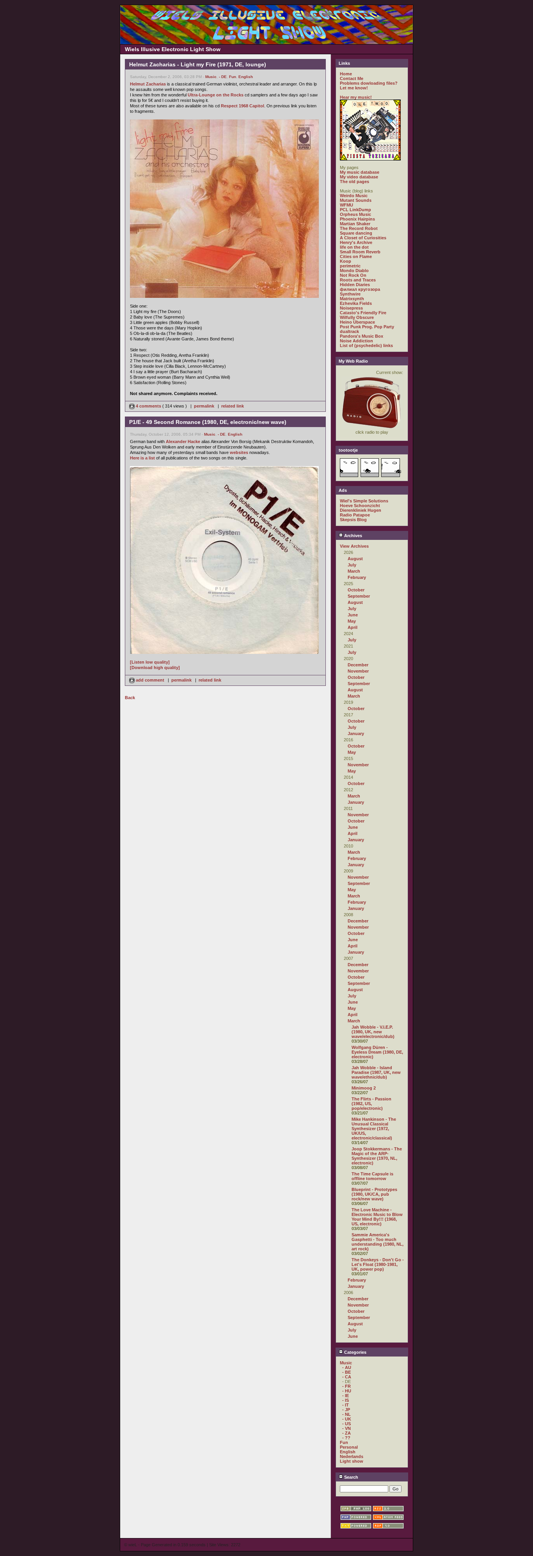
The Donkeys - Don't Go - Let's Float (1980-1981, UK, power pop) (378, 1264)
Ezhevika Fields (356, 303)
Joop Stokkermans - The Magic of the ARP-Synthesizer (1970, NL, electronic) (377, 1156)
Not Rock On (353, 275)
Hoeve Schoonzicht (360, 505)
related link (232, 406)
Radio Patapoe (355, 515)
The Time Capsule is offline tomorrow (372, 1176)
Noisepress (351, 308)
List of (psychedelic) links (366, 345)
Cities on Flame (356, 256)
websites (239, 452)
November (358, 671)
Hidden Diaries (355, 284)
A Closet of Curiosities (363, 237)
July (352, 565)
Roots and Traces (358, 280)
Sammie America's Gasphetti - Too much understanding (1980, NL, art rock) (377, 1241)
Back (130, 697)
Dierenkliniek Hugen (360, 510)
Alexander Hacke (183, 441)
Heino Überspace (357, 322)
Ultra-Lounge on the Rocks (215, 95)
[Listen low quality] (150, 662)
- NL (346, 1414)
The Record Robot (359, 228)
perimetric (350, 265)
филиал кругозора (360, 289)
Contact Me (351, 78)
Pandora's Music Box (361, 336)
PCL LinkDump (355, 209)
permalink (204, 406)
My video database (359, 176)
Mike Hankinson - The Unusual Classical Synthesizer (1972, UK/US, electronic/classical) (374, 1128)
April (352, 627)
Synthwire (350, 294)
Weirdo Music (354, 195)
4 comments (148, 406)
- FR (346, 1386)
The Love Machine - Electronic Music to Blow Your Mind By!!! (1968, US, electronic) (377, 1216)
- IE (345, 1395)
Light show (351, 1461)
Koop (345, 261)
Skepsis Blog (353, 519)
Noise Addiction (356, 340)
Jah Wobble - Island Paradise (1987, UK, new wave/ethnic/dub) (376, 1072)
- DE (223, 77)
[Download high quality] (155, 667)
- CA (346, 1376)
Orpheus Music (355, 214)
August (355, 558)
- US (346, 1423)
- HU (346, 1391)
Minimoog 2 (364, 1088)
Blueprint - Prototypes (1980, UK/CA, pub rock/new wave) (374, 1194)
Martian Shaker (355, 223)
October (356, 590)
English (245, 77)
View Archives (354, 546)
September (359, 596)
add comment (150, 680)
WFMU (346, 205)
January (356, 733)
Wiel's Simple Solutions (364, 500)
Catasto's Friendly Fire (363, 312)
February (357, 577)
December (358, 664)
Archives (352, 535)
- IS (345, 1400)
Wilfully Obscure (357, 317)
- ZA (346, 1433)
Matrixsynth (352, 298)
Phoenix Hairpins (357, 219)
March (354, 571)
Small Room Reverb (360, 251)
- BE (346, 1372)
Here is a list (142, 458)
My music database (359, 172)
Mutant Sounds (355, 200)
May (352, 621)
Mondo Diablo (354, 270)
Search (350, 1477)
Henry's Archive (356, 242)
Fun (232, 77)
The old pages (354, 181)
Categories (354, 1352)
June (353, 614)
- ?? (346, 1437)
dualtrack (349, 331)
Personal (349, 1447)
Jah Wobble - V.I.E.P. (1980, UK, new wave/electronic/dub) (373, 1032)
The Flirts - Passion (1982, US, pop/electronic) (371, 1104)
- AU (346, 1367)
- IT (345, 1405)
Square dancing (356, 233)
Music (211, 77)
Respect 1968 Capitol (242, 105)
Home (346, 73)
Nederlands (351, 1456)
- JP (346, 1409)
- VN (346, 1428)
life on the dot (354, 247)
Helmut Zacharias (148, 84)
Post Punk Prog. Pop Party (367, 326)
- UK (346, 1419)
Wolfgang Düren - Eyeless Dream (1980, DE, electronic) (377, 1052)
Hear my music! (356, 97)
